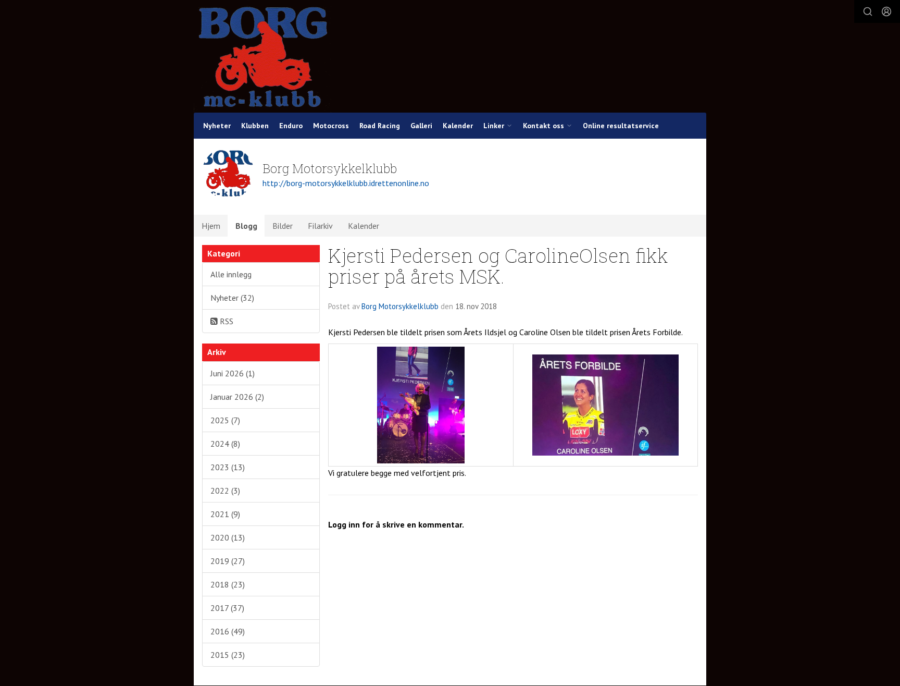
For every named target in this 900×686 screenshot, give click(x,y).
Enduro (291, 125)
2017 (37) (227, 608)
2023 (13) (227, 467)
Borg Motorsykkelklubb (400, 306)
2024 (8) (225, 443)
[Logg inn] (886, 11)
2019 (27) (227, 561)
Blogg (246, 225)
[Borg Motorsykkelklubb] (263, 56)
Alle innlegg (231, 274)
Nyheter (217, 125)
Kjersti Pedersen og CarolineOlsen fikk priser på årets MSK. (498, 265)
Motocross (331, 125)
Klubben (255, 125)
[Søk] (867, 11)
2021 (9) (225, 514)
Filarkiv (320, 225)
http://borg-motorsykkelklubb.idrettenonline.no (345, 183)
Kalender (458, 125)
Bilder (282, 225)
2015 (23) (227, 655)
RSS (225, 321)
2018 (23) (227, 584)
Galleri (421, 125)
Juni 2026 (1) (232, 373)
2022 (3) (225, 490)
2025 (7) (225, 420)
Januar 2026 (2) (237, 396)
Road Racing (379, 125)
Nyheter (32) (232, 297)
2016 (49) (227, 631)
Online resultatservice (621, 125)
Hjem (211, 225)
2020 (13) (227, 537)
